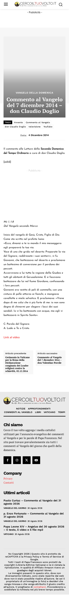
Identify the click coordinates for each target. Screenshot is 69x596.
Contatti (9, 482)
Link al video (12, 337)
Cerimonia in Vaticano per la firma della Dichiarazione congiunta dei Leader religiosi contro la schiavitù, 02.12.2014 (17, 364)
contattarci (39, 587)
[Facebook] (7, 460)
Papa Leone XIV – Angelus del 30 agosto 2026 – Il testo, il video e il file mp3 (34, 528)
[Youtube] (36, 460)
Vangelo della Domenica (34, 92)
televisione (35, 126)
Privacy (8, 478)
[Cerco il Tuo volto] (35, 4)
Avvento (18, 122)
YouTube (48, 126)
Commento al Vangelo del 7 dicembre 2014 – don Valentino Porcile (50, 360)
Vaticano (8, 534)
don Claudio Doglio (15, 126)
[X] (26, 460)
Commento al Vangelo (38, 122)
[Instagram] (17, 460)
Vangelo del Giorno (15, 508)
